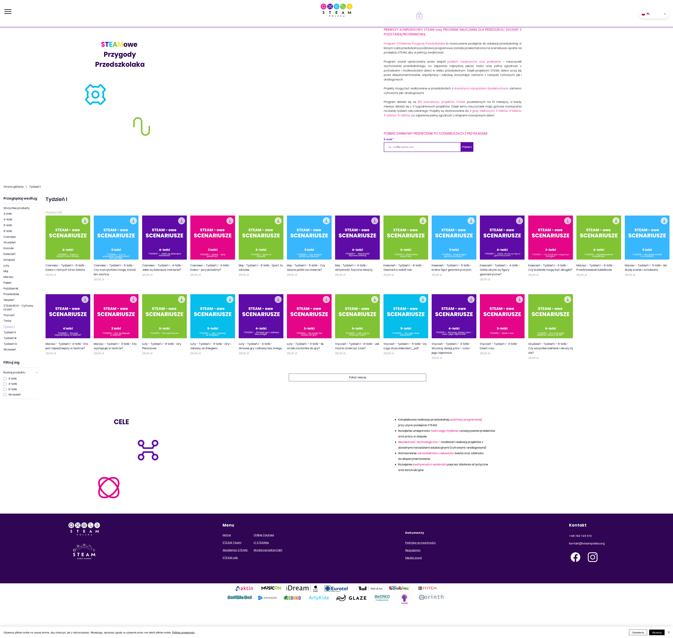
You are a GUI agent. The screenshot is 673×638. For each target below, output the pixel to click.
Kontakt (277, 550)
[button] (419, 15)
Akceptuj (657, 632)
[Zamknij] (669, 632)
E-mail (388, 139)
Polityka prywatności (183, 632)
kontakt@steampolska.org (587, 543)
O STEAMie (261, 543)
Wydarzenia (262, 550)
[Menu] (7, 11)
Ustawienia (638, 632)
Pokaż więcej (357, 377)
